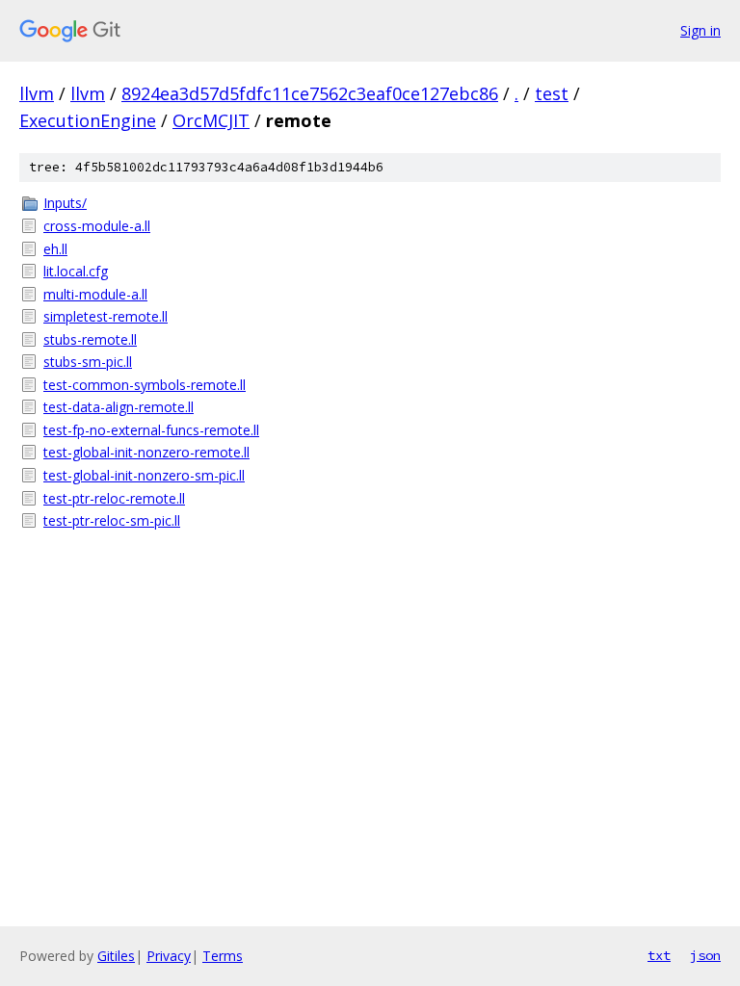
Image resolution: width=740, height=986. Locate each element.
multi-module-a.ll (95, 294)
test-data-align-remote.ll (118, 407)
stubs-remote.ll (90, 339)
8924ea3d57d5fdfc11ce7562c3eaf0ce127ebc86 (309, 93)
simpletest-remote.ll (105, 316)
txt (659, 955)
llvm (36, 93)
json (705, 955)
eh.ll (55, 249)
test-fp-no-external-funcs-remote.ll (151, 430)
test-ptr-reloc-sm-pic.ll (111, 520)
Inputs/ (65, 203)
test (551, 93)
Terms (222, 956)
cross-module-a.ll (96, 226)
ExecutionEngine (87, 120)
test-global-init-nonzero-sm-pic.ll (144, 475)
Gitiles (116, 956)
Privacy (168, 956)
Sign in (700, 30)
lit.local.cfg (75, 271)
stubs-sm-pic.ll (87, 361)
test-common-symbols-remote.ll (144, 385)
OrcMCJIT (211, 120)
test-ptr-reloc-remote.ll (114, 498)
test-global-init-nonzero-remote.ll (146, 452)
